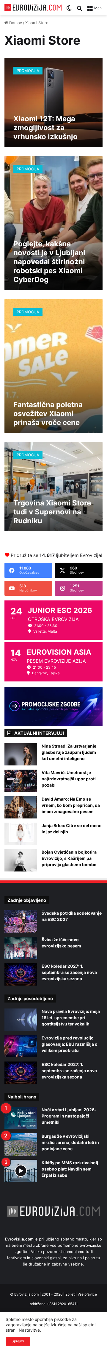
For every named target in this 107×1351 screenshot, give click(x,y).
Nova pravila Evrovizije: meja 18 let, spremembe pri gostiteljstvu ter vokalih (71, 1017)
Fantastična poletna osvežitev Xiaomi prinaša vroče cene (48, 413)
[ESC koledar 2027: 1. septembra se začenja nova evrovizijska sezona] (20, 974)
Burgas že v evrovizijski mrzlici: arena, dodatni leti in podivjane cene (70, 1142)
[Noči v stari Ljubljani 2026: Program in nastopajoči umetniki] (20, 1118)
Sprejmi (18, 1341)
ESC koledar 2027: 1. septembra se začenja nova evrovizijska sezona (69, 972)
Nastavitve (29, 1330)
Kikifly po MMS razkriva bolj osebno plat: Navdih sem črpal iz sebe (70, 1169)
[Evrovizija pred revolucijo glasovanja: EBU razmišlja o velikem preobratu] (20, 1046)
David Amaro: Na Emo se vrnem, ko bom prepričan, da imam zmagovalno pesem (71, 805)
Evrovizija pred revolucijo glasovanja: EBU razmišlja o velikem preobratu (69, 1044)
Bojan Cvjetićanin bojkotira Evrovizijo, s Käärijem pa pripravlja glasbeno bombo (69, 858)
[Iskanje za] (79, 10)
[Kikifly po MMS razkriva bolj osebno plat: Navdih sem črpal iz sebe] (20, 1171)
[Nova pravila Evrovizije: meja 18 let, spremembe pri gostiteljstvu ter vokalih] (20, 1019)
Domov (15, 22)
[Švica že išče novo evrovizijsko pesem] (20, 948)
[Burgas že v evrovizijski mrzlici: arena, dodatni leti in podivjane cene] (20, 1144)
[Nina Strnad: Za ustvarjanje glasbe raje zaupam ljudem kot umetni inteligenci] (20, 754)
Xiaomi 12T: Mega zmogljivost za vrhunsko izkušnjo (45, 127)
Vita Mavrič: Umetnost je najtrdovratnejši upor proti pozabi (69, 778)
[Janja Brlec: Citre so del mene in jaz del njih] (20, 834)
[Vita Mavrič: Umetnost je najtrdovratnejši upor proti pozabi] (20, 781)
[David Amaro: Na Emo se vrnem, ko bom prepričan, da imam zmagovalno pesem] (20, 807)
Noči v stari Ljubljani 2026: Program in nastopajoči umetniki (69, 1116)
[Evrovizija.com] (33, 7)
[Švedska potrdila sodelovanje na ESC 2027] (20, 921)
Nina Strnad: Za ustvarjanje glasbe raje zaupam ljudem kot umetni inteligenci (69, 752)
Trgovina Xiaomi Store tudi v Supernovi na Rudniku (52, 512)
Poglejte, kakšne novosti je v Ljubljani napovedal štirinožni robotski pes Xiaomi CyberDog (49, 261)
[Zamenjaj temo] (69, 10)
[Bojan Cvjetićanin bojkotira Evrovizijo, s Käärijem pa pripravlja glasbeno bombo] (20, 860)
